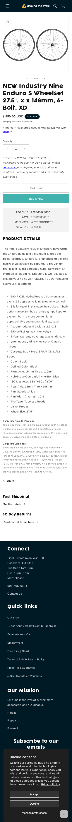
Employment (15, 642)
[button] (7, 6)
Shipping (7, 122)
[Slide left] (28, 78)
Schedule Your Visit (19, 634)
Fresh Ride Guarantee (21, 667)
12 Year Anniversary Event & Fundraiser (32, 626)
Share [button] (10, 480)
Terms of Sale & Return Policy (25, 659)
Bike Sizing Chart (18, 651)
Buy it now (36, 198)
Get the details (12, 504)
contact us (9, 167)
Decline (34, 803)
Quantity (7, 141)
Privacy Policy (50, 784)
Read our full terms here (18, 522)
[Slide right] (44, 78)
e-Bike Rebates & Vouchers (24, 676)
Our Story (13, 617)
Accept (34, 794)
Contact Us (14, 593)
